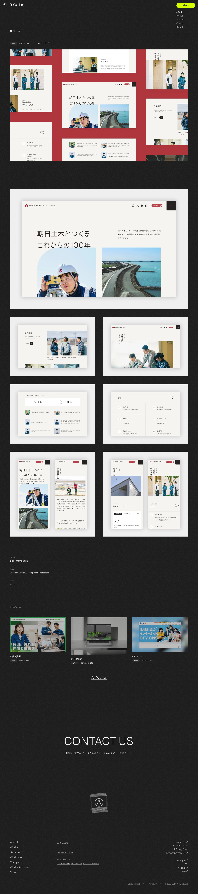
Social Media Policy (136, 884)
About (179, 12)
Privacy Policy (155, 884)
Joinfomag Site (179, 849)
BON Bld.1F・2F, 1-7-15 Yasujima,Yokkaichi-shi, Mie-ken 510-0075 (78, 861)
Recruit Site (181, 842)
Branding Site (180, 846)
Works (179, 16)
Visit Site (42, 43)
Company (16, 862)
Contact (180, 23)
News (14, 872)
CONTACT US (99, 741)
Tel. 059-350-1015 (65, 852)
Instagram (182, 861)
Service (180, 19)
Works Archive (19, 867)
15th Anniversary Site (176, 853)
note (184, 871)
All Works (99, 677)
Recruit (180, 27)
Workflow (16, 857)
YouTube (182, 868)
